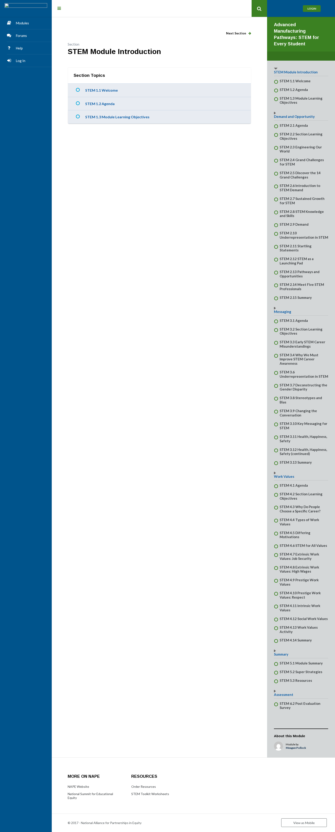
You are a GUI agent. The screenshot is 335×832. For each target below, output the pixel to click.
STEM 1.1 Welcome (101, 90)
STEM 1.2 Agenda (100, 103)
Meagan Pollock (296, 747)
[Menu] (59, 8)
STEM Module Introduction (296, 72)
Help (19, 48)
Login (311, 8)
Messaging (282, 312)
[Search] (259, 8)
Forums (21, 36)
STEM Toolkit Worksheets (150, 794)
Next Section (236, 33)
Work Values (284, 476)
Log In (20, 61)
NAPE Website (78, 786)
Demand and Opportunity (294, 116)
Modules (22, 23)
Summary (281, 654)
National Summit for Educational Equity (90, 796)
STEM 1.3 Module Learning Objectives (117, 117)
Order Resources (143, 786)
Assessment (283, 694)
